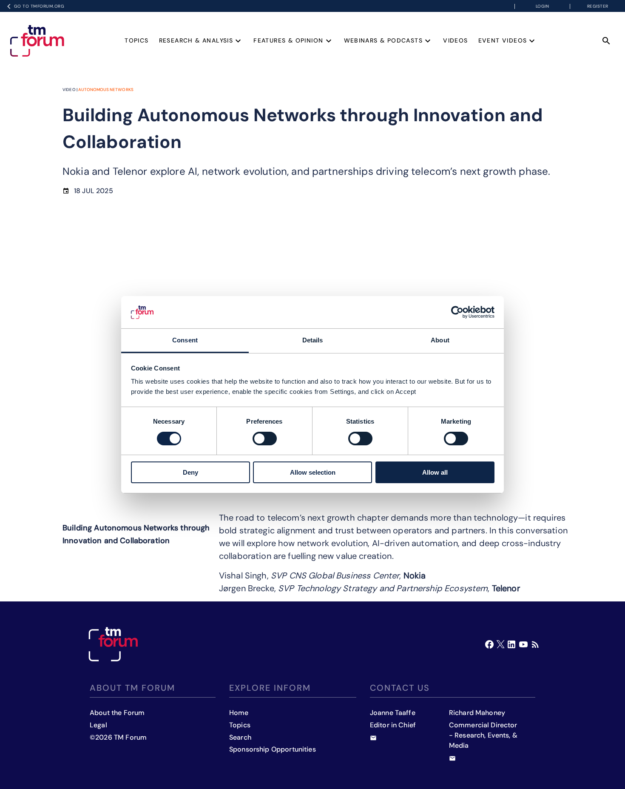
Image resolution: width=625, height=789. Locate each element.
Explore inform (270, 687)
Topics (136, 40)
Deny (190, 472)
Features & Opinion (288, 40)
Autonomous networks (106, 89)
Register (597, 6)
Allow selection (312, 472)
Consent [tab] (185, 340)
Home (239, 712)
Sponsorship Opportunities (272, 749)
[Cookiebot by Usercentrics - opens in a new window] (457, 312)
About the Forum (117, 712)
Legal (98, 725)
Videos (455, 40)
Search (240, 737)
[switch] (265, 438)
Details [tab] (312, 340)
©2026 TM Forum (118, 737)
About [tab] (440, 340)
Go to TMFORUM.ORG (39, 6)
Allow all (435, 472)
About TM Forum (132, 687)
